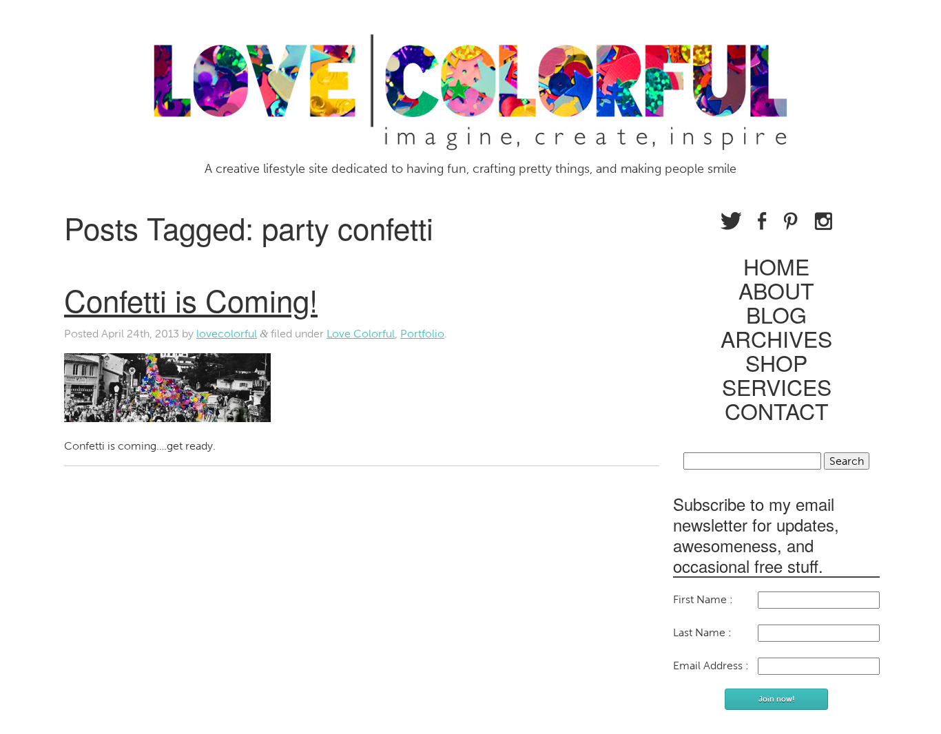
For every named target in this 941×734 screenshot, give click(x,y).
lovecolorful (226, 333)
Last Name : (702, 632)
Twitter (731, 221)
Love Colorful (361, 333)
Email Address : (711, 665)
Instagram (823, 221)
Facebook (762, 221)
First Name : (703, 599)
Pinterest (791, 221)
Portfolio (422, 333)
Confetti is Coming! (191, 299)
